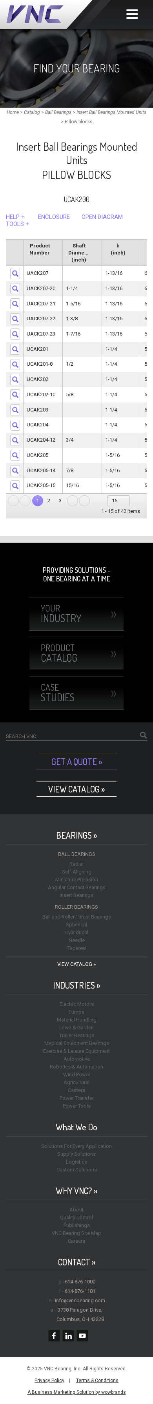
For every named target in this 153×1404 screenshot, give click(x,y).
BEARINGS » (76, 835)
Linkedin (68, 1335)
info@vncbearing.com (80, 1300)
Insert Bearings (76, 895)
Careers (76, 1241)
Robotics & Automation (76, 1067)
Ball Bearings (76, 854)
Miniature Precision (76, 879)
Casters (76, 1090)
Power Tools (77, 1106)
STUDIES (58, 693)
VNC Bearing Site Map (76, 1233)
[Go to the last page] (84, 500)
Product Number (39, 249)
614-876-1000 (80, 1282)
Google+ (96, 1335)
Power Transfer (77, 1098)
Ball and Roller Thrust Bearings (76, 917)
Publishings (77, 1225)
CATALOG (59, 653)
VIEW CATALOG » (76, 788)
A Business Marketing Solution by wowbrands (76, 1392)
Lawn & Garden (76, 1027)
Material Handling (77, 1020)
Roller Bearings (76, 907)
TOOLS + (17, 223)
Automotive (77, 1059)
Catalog (32, 112)
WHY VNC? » (76, 1191)
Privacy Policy (49, 1380)
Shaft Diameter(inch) (79, 253)
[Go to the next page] (72, 500)
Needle (77, 940)
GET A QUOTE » (76, 761)
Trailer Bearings (76, 1035)
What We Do (76, 1127)
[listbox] (118, 500)
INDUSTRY (61, 613)
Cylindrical (76, 932)
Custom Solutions (76, 1170)
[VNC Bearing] (58, 14)
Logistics (76, 1162)
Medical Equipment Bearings (76, 1043)
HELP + (15, 216)
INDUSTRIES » (76, 985)
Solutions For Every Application (76, 1146)
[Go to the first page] (13, 500)
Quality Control (76, 1217)
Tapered (76, 948)
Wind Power (76, 1074)
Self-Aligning (76, 872)
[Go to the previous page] (25, 500)
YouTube (82, 1335)
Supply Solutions (76, 1154)
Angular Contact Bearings (77, 887)
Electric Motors (77, 1004)
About (76, 1210)
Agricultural (76, 1082)
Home (13, 112)
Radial (76, 864)
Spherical (76, 925)
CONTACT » (76, 1262)
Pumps (76, 1012)
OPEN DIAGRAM (102, 216)
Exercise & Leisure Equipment (76, 1051)
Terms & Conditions (97, 1380)
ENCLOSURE (54, 216)
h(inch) (118, 249)
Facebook (54, 1335)
